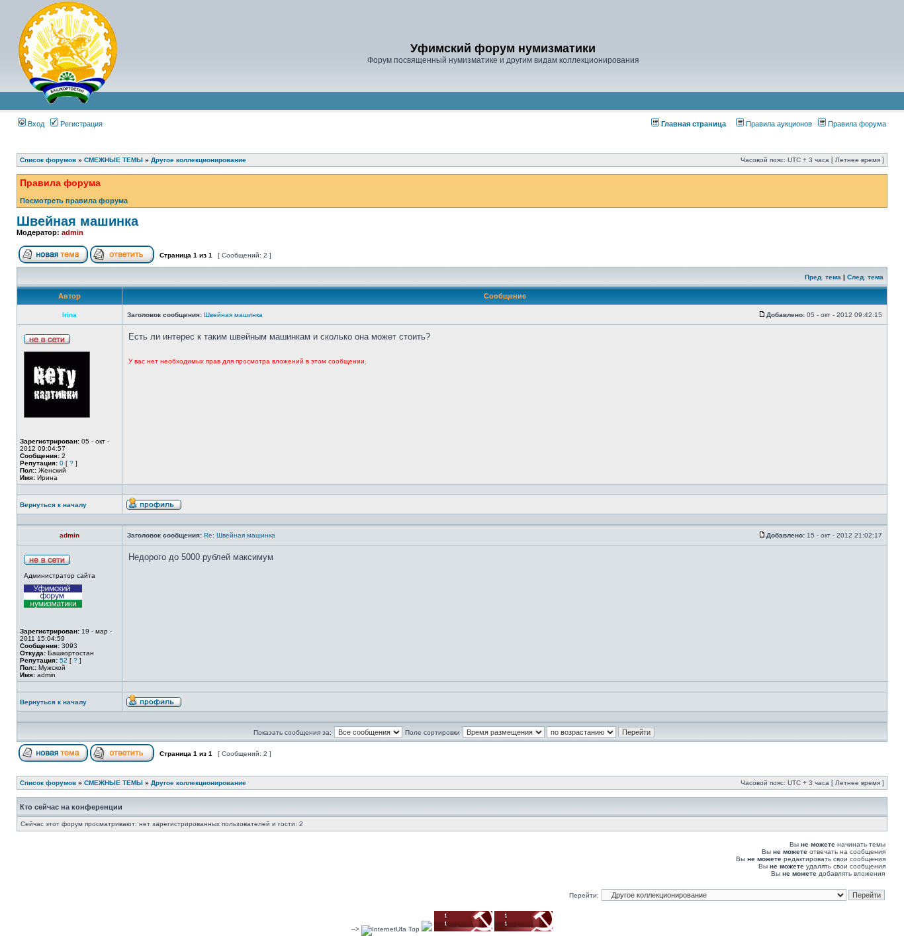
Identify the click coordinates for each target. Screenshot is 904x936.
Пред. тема (823, 277)
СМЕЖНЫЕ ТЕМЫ (113, 160)
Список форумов (48, 160)
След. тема (865, 277)
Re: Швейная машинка (239, 535)
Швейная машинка (77, 221)
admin (72, 232)
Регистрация (80, 124)
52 (64, 660)
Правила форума (857, 124)
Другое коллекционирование (198, 160)
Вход (35, 124)
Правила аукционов (779, 124)
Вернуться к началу (53, 504)
